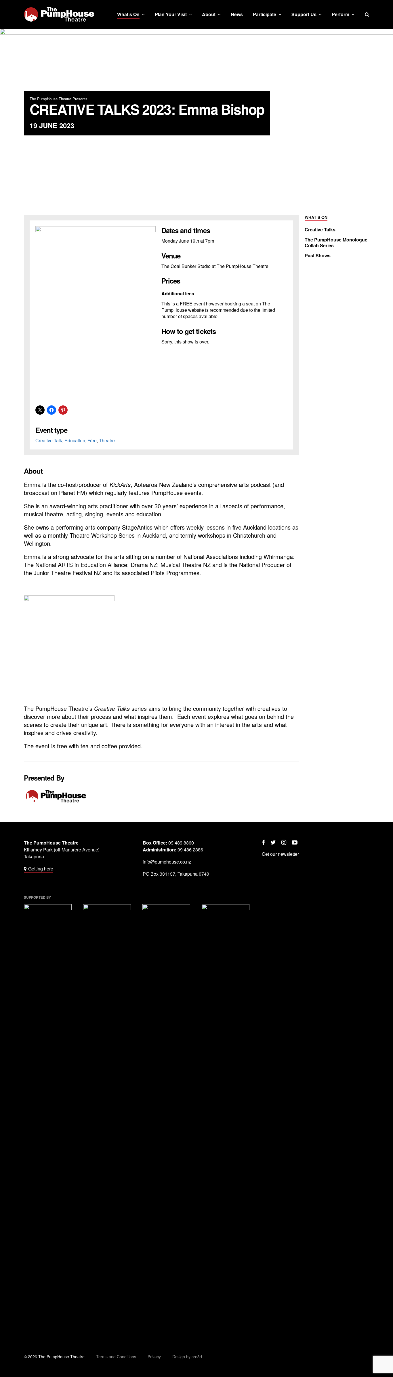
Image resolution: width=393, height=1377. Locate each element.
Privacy (154, 1356)
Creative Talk (48, 440)
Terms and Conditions (116, 1356)
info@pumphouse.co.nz (167, 861)
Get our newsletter (280, 854)
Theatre (107, 440)
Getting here (40, 868)
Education (74, 440)
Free (92, 440)
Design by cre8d (187, 1356)
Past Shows (318, 255)
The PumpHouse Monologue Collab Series (336, 242)
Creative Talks (320, 230)
